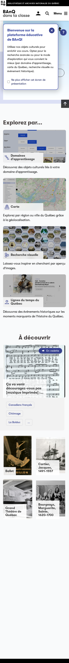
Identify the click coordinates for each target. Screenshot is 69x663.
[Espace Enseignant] (38, 13)
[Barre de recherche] (47, 13)
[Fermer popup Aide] (49, 31)
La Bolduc (14, 422)
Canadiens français (20, 404)
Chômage (15, 413)
